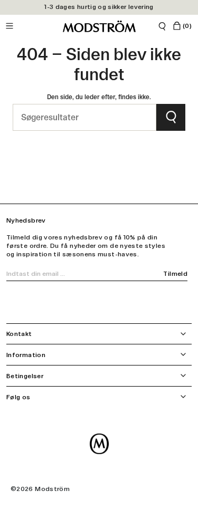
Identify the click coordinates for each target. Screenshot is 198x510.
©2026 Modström (40, 489)
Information (25, 355)
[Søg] (162, 26)
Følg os (18, 397)
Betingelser (24, 376)
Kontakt (19, 334)
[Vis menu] (12, 26)
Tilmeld (175, 273)
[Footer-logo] (99, 444)
